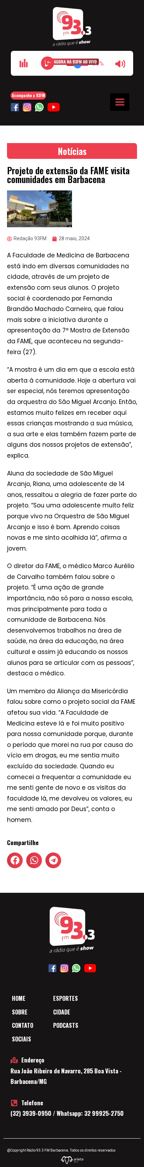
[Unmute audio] (120, 64)
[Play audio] (47, 63)
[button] (15, 860)
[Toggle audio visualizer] (23, 63)
